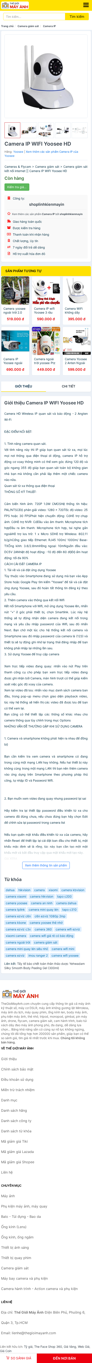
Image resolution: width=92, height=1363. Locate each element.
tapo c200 (64, 896)
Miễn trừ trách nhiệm (18, 1090)
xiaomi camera (16, 936)
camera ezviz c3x (18, 929)
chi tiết (68, 386)
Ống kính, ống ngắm (17, 1237)
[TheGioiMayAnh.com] (20, 5)
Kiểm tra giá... (17, 187)
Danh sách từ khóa (16, 1131)
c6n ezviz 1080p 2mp (50, 916)
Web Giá (83, 1346)
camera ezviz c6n (18, 916)
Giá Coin (6, 1351)
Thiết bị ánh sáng (15, 1247)
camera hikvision (41, 896)
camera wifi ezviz (68, 929)
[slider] (12, 130)
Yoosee (18, 151)
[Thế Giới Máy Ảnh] (22, 994)
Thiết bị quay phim (16, 1258)
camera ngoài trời (18, 942)
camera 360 (43, 929)
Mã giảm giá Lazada (17, 1152)
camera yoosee (16, 903)
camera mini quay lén (43, 909)
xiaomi (53, 890)
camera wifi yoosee (65, 955)
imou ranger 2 (38, 955)
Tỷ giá (28, 1346)
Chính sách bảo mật (17, 1069)
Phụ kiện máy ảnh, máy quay (24, 1206)
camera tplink (15, 909)
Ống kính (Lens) (14, 1227)
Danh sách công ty (16, 1121)
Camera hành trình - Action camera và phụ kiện (39, 1289)
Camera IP (49, 26)
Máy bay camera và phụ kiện (24, 1278)
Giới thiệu (23, 386)
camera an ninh (41, 903)
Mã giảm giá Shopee (17, 1162)
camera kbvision (72, 890)
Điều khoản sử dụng (17, 1079)
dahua (10, 890)
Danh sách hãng (14, 1110)
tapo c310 (69, 909)
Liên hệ (7, 1172)
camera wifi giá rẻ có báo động (51, 936)
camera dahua (66, 903)
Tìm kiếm (77, 16)
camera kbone (16, 922)
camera (39, 890)
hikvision (24, 890)
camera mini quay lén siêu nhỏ (27, 949)
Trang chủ (7, 26)
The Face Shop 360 (48, 1346)
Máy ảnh (8, 1196)
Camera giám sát (28, 26)
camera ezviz (15, 955)
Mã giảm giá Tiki (14, 1141)
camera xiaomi (16, 896)
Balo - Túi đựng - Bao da (21, 1216)
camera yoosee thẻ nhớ (46, 922)
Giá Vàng (70, 1346)
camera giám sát (45, 942)
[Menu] (86, 5)
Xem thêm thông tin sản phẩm (46, 865)
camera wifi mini (63, 949)
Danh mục (9, 1100)
